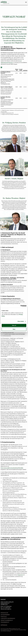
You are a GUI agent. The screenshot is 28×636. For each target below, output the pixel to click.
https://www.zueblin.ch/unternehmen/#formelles (12, 467)
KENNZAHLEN (4, 612)
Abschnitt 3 (20, 574)
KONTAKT (3, 599)
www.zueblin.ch (7, 609)
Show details (21, 321)
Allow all (14, 325)
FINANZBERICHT (5, 622)
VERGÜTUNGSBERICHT (7, 620)
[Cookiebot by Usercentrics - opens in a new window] (20, 306)
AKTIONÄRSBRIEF (5, 614)
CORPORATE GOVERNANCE (8, 618)
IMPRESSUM (4, 625)
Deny (14, 329)
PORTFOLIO (4, 616)
